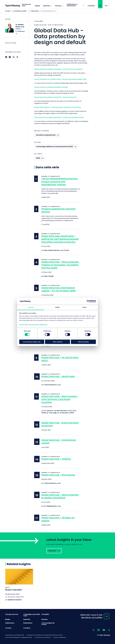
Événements (27, 623)
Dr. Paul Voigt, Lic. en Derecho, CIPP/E (60, 413)
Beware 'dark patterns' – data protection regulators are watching (57, 107)
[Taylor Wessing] (12, 5)
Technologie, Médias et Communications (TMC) (54, 147)
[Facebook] (10, 57)
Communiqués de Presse (48, 623)
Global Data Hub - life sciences (58, 475)
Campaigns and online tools (31, 615)
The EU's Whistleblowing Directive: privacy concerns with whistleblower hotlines (59, 181)
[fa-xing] (107, 630)
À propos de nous (26, 5)
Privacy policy (34, 324)
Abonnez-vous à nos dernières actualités (91, 616)
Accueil (7, 11)
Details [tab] (57, 307)
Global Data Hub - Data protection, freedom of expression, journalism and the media (60, 265)
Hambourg (20, 31)
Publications (35, 11)
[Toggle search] (100, 5)
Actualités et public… (20, 11)
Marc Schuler (49, 276)
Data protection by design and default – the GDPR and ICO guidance (58, 69)
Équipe (37, 6)
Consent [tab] (30, 307)
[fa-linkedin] (96, 630)
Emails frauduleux (60, 637)
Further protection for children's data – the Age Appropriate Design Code (60, 79)
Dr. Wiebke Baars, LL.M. (52, 506)
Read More (16, 30)
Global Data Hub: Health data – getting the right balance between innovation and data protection (60, 239)
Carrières (91, 6)
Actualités (45, 614)
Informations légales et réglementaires (18, 637)
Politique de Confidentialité (14, 635)
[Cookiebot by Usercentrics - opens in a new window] (88, 301)
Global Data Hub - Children (56, 459)
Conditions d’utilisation (43, 637)
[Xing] (17, 57)
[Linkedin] (6, 57)
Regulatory (43, 324)
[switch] (47, 334)
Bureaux (58, 6)
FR (106, 6)
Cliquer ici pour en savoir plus (19, 587)
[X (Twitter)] (14, 57)
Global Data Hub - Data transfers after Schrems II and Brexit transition (59, 399)
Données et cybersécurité (45, 135)
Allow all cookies (83, 342)
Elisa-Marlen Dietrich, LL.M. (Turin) (56, 250)
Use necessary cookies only (31, 342)
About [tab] (84, 307)
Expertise (46, 6)
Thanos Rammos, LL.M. (52, 385)
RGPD (38, 158)
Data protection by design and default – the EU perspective (55, 97)
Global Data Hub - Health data (58, 376)
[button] (100, 5)
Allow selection (57, 342)
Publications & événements (72, 5)
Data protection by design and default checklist (51, 87)
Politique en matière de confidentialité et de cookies (44, 635)
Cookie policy (23, 324)
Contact (8, 628)
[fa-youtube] (102, 630)
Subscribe (57, 545)
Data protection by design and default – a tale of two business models (59, 117)
